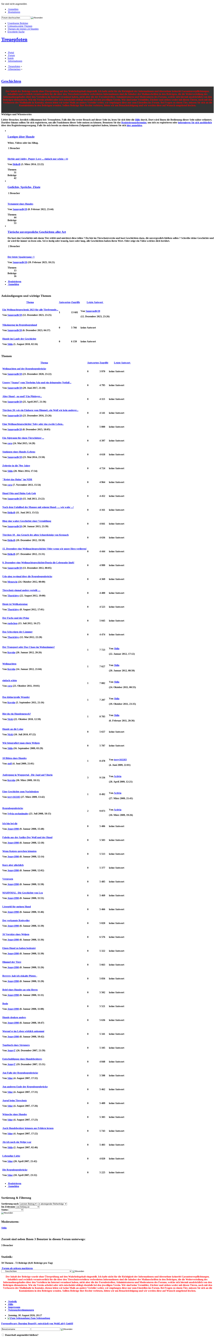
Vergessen (7, 879)
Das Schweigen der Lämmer (17, 631)
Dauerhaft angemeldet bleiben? (21, 1335)
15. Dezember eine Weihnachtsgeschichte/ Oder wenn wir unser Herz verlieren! (44, 548)
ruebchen (12, 623)
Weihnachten (9, 663)
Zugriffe (75, 302)
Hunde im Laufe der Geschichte (19, 338)
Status (4, 1209)
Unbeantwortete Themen (20, 26)
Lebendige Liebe (11, 1156)
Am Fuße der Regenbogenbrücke (20, 1072)
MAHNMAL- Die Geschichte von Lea (22, 892)
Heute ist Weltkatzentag (15, 604)
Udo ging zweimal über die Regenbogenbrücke (27, 576)
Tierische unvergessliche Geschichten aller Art (37, 232)
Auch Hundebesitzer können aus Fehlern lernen (28, 1128)
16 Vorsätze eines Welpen (15, 934)
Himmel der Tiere (11, 962)
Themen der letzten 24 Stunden (23, 29)
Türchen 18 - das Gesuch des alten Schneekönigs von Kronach (35, 535)
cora (9, 443)
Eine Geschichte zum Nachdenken (20, 791)
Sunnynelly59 (20, 209)
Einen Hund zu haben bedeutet (19, 948)
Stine (10, 1078)
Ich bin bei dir (9, 823)
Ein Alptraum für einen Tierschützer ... (23, 438)
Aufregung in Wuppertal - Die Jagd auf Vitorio (27, 775)
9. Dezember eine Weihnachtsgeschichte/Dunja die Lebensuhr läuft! (38, 562)
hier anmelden (134, 125)
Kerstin (11, 652)
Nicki (10, 719)
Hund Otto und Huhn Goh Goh (19, 493)
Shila (10, 344)
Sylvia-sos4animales (17, 813)
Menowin (12, 581)
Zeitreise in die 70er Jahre (16, 465)
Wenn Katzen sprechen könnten (19, 851)
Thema (30, 302)
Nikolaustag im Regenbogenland (19, 325)
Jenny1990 (13, 829)
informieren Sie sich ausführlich (195, 122)
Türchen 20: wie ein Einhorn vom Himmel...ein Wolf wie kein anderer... (40, 410)
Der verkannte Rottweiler (16, 920)
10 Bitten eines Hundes (14, 758)
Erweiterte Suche (16, 31)
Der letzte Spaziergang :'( (21, 257)
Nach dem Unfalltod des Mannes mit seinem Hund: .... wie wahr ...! (38, 507)
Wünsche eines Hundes (14, 1114)
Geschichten (11, 81)
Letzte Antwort (95, 302)
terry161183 (120, 759)
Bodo (5, 1003)
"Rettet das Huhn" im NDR (17, 479)
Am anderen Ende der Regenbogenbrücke (25, 1086)
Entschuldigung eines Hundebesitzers (22, 1059)
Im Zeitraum (8, 1206)
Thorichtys (13, 595)
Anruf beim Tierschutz (14, 1100)
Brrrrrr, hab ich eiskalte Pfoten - (19, 976)
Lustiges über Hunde (21, 136)
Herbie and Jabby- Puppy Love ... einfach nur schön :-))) (38, 159)
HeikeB (16, 164)
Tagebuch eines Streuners (16, 1045)
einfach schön (9, 680)
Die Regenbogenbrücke (14, 1169)
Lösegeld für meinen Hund (16, 906)
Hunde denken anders (14, 1017)
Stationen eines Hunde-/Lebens (18, 451)
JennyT (11, 1050)
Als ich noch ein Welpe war (16, 1142)
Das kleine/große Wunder (16, 697)
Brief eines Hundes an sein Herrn (20, 989)
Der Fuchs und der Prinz (15, 618)
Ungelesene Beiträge (18, 23)
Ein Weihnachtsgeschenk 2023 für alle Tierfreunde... (30, 309)
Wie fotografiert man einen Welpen (21, 743)
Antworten (65, 302)
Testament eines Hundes (20, 204)
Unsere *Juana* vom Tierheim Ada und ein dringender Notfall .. (36, 382)
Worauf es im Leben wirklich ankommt (23, 1031)
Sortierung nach (10, 1203)
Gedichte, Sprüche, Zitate (24, 187)
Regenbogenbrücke (12, 808)
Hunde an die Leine (12, 729)
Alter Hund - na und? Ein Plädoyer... (22, 396)
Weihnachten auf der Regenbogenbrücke (24, 368)
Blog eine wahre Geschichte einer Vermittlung (26, 521)
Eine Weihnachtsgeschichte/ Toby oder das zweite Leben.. (33, 424)
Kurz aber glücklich (13, 865)
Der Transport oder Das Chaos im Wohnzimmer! (28, 647)
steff (9, 763)
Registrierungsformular (133, 122)
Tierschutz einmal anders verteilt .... (21, 590)
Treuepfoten (14, 39)
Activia (117, 776)
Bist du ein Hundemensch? (16, 713)
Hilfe (137, 119)
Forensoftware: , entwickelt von (37, 1323)
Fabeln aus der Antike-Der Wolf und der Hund (27, 837)
